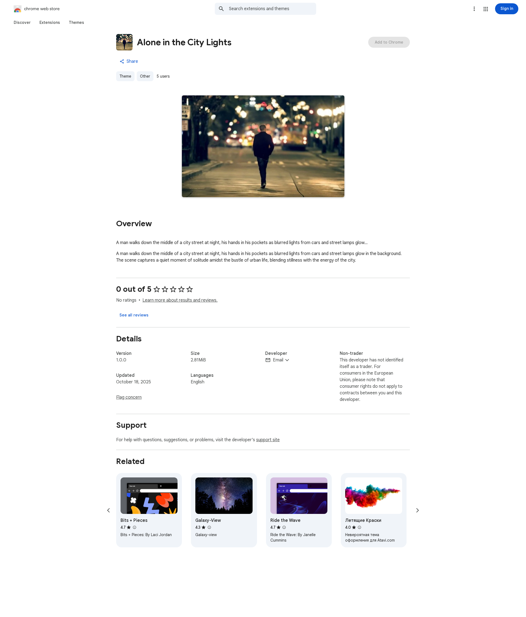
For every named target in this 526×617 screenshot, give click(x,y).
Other (145, 76)
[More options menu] (474, 8)
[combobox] (272, 8)
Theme (125, 76)
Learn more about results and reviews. (180, 300)
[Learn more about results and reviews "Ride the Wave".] (284, 527)
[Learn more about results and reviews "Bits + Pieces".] (134, 527)
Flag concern (129, 397)
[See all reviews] (134, 315)
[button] (485, 9)
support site (268, 440)
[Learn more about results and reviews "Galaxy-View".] (209, 527)
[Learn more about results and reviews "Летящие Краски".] (359, 527)
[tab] (22, 22)
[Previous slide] (108, 510)
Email (278, 360)
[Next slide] (417, 510)
